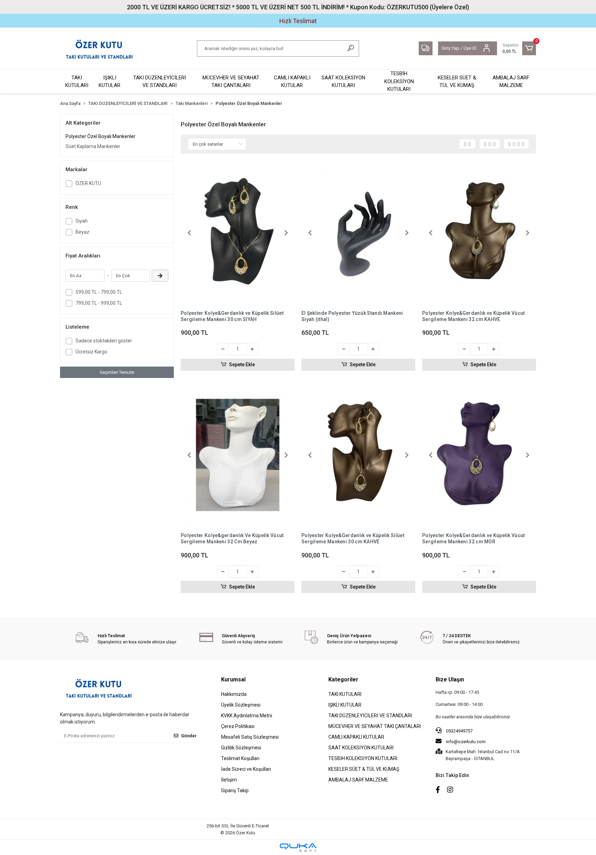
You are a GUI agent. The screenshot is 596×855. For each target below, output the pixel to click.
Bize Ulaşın (450, 679)
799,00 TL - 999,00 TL (99, 303)
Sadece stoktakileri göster (104, 340)
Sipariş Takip (235, 790)
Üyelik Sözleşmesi (240, 705)
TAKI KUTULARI (76, 82)
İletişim (229, 780)
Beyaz (82, 232)
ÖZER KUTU (88, 183)
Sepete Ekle (242, 364)
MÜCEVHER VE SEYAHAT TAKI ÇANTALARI (230, 82)
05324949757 (459, 730)
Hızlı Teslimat (298, 21)
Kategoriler (343, 679)
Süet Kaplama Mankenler (93, 146)
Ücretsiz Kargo (91, 351)
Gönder (189, 735)
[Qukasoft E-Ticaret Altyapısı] (298, 847)
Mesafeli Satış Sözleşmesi (250, 737)
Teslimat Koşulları (240, 758)
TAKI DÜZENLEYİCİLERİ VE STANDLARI (159, 82)
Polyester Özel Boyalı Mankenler (101, 136)
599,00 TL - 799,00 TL (99, 292)
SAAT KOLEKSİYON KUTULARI (343, 82)
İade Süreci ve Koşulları (246, 769)
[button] (519, 48)
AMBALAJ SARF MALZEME (511, 82)
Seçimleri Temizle (117, 372)
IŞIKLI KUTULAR (109, 82)
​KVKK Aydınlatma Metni (246, 715)
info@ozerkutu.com (466, 741)
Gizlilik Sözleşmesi (241, 747)
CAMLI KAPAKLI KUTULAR (292, 82)
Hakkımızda (234, 694)
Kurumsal (233, 679)
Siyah (82, 221)
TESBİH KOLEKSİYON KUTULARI (399, 81)
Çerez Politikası (238, 726)
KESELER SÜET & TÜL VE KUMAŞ (457, 82)
